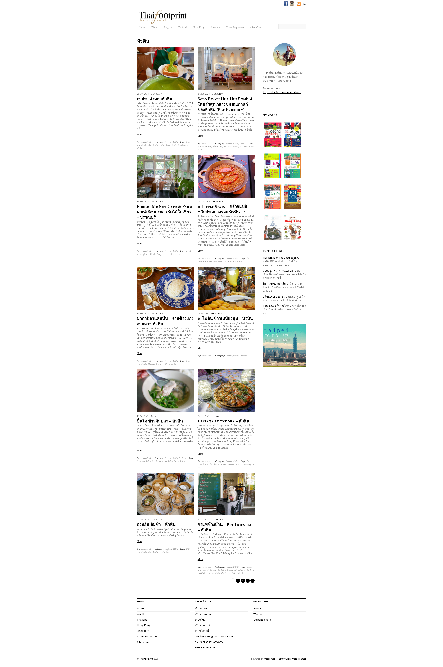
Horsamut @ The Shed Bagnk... (281, 257)
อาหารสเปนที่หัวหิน (233, 261)
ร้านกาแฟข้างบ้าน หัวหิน (238, 570)
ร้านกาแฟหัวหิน (213, 573)
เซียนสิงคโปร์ (202, 625)
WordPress (269, 658)
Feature (168, 142)
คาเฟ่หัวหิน (151, 254)
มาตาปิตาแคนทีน (168, 364)
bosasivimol (146, 142)
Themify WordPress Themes (291, 658)
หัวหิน (175, 142)
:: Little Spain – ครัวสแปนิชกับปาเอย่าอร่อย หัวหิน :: (222, 209)
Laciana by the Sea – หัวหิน (223, 421)
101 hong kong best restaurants (214, 636)
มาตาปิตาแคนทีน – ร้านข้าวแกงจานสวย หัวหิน (165, 321)
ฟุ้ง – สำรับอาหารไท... (275, 283)
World (154, 27)
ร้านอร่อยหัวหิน (204, 146)
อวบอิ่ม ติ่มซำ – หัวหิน (156, 524)
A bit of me (255, 27)
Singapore (215, 27)
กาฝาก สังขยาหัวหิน (154, 99)
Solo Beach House (230, 146)
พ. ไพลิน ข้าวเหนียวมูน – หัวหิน (225, 318)
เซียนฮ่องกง (201, 608)
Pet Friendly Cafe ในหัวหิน (232, 573)
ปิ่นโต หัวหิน (179, 461)
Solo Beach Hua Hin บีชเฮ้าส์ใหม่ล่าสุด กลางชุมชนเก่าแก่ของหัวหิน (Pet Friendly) (225, 104)
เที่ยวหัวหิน (153, 145)
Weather (258, 614)
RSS (304, 3)
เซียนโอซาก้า (202, 630)
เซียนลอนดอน (203, 614)
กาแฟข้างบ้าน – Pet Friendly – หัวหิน (225, 527)
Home (142, 27)
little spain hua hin (216, 261)
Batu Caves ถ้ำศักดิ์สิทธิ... (277, 305)
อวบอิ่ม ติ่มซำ (165, 552)
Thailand (182, 27)
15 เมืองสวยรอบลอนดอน (209, 642)
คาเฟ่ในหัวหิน (219, 570)
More (139, 134)
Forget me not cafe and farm (168, 254)
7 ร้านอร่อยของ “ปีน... (275, 296)
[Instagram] (292, 3)
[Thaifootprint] (162, 23)
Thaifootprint (146, 658)
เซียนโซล (200, 619)
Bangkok (168, 27)
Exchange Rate (262, 619)
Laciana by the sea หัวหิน (230, 464)
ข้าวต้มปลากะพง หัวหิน (162, 461)
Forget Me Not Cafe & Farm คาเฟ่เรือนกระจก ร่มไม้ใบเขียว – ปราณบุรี (164, 211)
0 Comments (156, 94)
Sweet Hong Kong (205, 647)
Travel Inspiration (235, 27)
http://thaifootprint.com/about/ (282, 92)
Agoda (257, 608)
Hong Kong (198, 27)
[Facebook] (286, 3)
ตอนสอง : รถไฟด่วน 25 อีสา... (279, 270)
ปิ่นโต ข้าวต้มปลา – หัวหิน (160, 421)
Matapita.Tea (153, 364)
